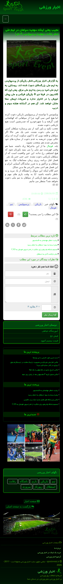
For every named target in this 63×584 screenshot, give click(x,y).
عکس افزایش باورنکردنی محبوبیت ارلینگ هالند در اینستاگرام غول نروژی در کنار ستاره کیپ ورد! (34, 364)
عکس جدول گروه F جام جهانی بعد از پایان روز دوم (40, 374)
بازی (34, 481)
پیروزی (26, 486)
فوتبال (50, 146)
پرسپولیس (24, 204)
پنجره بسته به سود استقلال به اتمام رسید (42, 245)
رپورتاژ (38, 486)
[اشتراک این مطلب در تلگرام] (24, 224)
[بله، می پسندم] (25, 214)
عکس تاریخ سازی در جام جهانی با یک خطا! (43, 370)
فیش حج (54, 336)
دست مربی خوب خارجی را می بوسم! (45, 357)
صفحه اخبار (30, 501)
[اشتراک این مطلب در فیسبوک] (18, 224)
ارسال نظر (49, 315)
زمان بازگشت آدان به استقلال (47, 254)
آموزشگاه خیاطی (50, 331)
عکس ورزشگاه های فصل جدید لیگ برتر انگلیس (41, 399)
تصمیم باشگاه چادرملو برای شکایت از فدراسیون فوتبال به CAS (34, 249)
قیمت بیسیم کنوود (49, 340)
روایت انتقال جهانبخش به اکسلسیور (44, 240)
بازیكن (38, 204)
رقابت (12, 481)
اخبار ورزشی (49, 7)
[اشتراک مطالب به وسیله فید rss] (7, 224)
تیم (11, 204)
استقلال (50, 486)
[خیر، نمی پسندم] (10, 214)
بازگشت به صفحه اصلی (18, 506)
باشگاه (24, 481)
